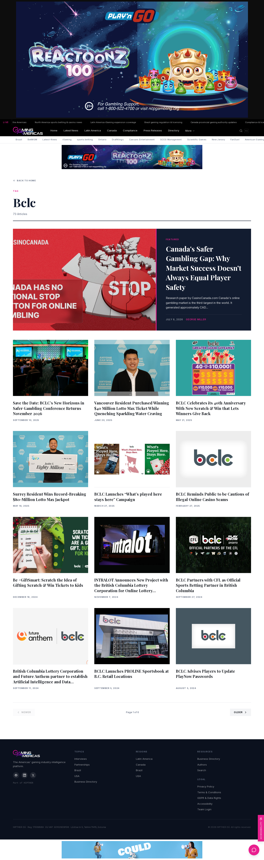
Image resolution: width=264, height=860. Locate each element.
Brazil (19, 139)
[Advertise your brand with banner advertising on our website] (132, 849)
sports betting (85, 139)
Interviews (80, 758)
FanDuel (234, 139)
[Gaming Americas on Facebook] (16, 775)
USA (76, 776)
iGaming (67, 139)
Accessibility (204, 803)
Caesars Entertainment (142, 139)
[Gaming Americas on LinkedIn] (24, 775)
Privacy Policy (205, 786)
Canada (112, 130)
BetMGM (32, 139)
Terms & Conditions (209, 792)
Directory (173, 130)
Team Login (204, 809)
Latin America (92, 130)
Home (53, 130)
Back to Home (26, 180)
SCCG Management (171, 139)
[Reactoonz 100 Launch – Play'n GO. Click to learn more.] (132, 60)
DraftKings (118, 139)
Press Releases (153, 130)
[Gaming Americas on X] (33, 775)
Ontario (102, 139)
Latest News (71, 130)
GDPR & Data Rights (209, 797)
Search (201, 770)
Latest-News (50, 139)
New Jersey (218, 139)
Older (238, 712)
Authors (202, 764)
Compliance (130, 130)
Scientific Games (196, 139)
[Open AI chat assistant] (254, 850)
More (188, 130)
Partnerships (82, 764)
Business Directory (85, 781)
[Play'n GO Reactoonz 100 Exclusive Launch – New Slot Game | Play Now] (132, 157)
